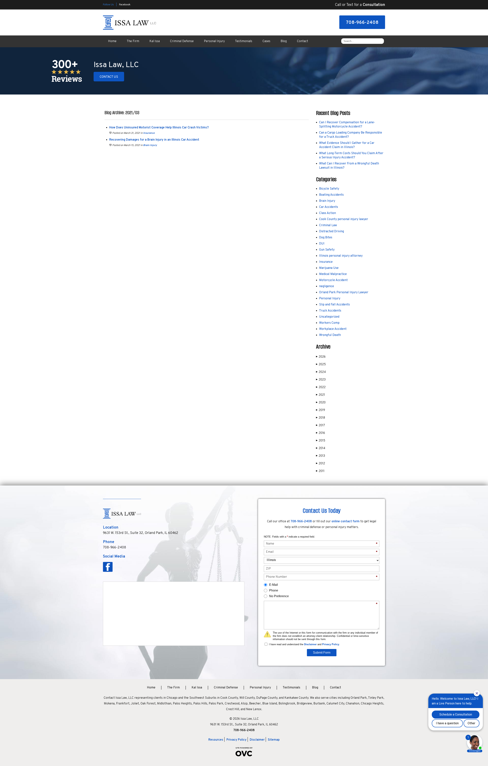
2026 (321, 357)
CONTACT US (109, 77)
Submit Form (321, 652)
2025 (321, 364)
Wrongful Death (330, 335)
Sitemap (274, 740)
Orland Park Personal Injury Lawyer (343, 292)
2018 (320, 418)
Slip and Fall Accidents (334, 305)
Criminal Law (328, 225)
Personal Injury (214, 41)
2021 (320, 395)
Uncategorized (329, 317)
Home (112, 41)
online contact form (345, 521)
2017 (320, 425)
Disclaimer (310, 644)
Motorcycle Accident (333, 280)
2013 (320, 456)
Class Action (327, 213)
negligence (326, 286)
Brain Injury (150, 145)
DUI (321, 244)
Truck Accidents (330, 311)
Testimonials (243, 41)
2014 (320, 448)
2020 (321, 403)
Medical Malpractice (333, 274)
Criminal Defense (182, 41)
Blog (284, 41)
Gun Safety (327, 250)
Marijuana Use (329, 268)
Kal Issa (154, 41)
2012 (320, 464)
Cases (266, 41)
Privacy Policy (330, 644)
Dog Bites (325, 238)
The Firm (133, 41)
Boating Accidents (331, 195)
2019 (320, 410)
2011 (320, 471)
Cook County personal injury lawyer (343, 219)
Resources (215, 740)
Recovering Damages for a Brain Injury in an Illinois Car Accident (154, 140)
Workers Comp (329, 323)
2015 (320, 441)
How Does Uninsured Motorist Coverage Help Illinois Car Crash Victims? (159, 128)
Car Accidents (328, 207)
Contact (302, 41)
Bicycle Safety (329, 189)
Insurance (149, 133)
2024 (321, 372)
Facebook (124, 4)
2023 (321, 380)
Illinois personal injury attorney (341, 256)
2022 (321, 387)
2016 (320, 433)
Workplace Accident (333, 329)
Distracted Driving (331, 231)
